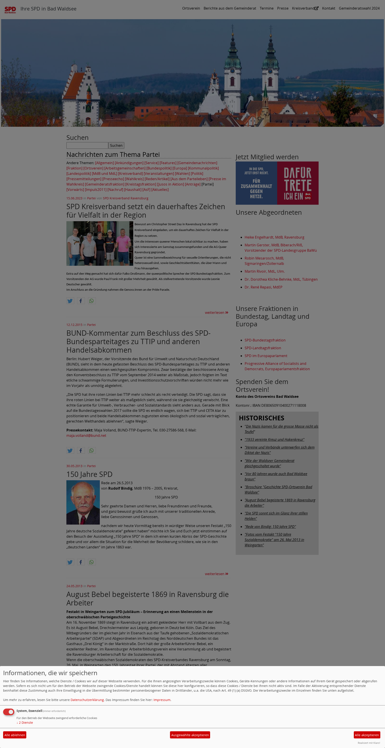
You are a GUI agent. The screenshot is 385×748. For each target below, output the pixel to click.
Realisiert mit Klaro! (369, 742)
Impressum (162, 700)
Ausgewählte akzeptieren (190, 735)
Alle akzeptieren (367, 735)
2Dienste (24, 722)
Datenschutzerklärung (87, 700)
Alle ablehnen (14, 735)
